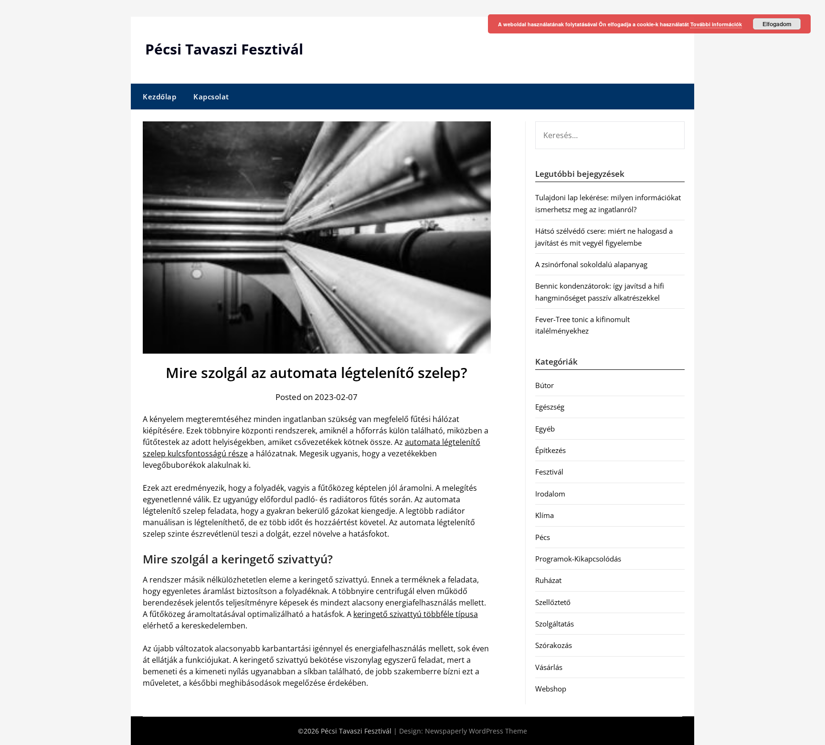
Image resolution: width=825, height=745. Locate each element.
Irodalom (550, 493)
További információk (716, 24)
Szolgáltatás (554, 623)
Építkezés (550, 450)
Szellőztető (553, 602)
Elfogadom (777, 24)
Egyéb (545, 428)
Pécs (542, 537)
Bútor (544, 385)
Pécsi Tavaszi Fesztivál (224, 49)
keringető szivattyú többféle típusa (415, 614)
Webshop (550, 688)
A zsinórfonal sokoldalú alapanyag (591, 264)
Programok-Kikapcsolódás (578, 558)
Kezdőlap (159, 96)
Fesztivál (549, 471)
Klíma (544, 515)
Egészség (549, 406)
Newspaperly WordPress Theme (476, 730)
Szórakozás (553, 645)
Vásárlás (548, 667)
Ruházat (548, 580)
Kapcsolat (211, 96)
